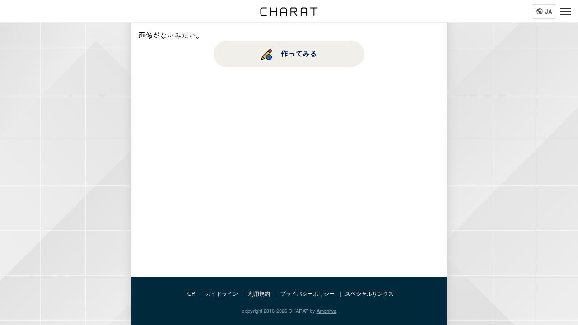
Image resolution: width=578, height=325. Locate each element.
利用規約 (259, 293)
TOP (189, 293)
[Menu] (565, 11)
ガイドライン (221, 293)
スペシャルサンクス (369, 293)
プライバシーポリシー (307, 293)
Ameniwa (326, 310)
